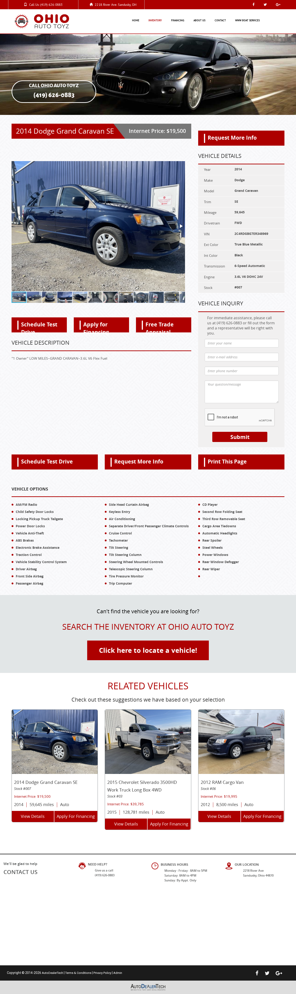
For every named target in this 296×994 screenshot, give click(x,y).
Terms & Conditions (78, 973)
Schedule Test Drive (39, 326)
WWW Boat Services (247, 20)
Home (135, 20)
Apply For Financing (76, 816)
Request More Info (232, 137)
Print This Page (227, 461)
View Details (33, 816)
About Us (199, 20)
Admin (117, 973)
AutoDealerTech (52, 973)
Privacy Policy (102, 973)
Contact (220, 20)
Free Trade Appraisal (159, 326)
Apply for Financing (96, 326)
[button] (181, 226)
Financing (177, 20)
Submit (240, 437)
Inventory (155, 20)
